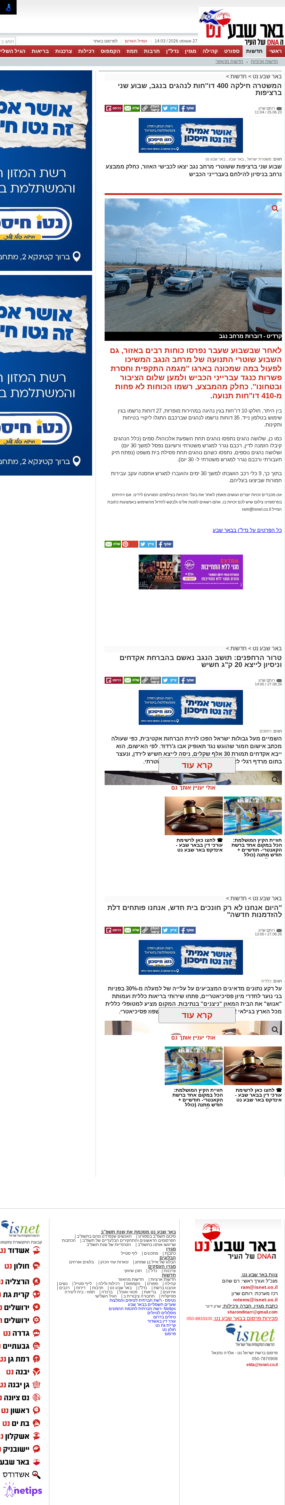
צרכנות (63, 51)
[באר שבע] (242, 44)
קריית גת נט (165, 1325)
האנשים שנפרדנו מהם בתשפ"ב (104, 1236)
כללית (266, 981)
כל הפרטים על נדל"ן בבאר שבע (247, 530)
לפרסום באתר (105, 41)
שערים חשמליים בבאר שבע (151, 1304)
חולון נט (168, 1329)
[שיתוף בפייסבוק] (187, 110)
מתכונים (151, 1253)
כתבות (170, 1253)
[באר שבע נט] (238, 1259)
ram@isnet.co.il (259, 1287)
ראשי (275, 51)
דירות (81, 1287)
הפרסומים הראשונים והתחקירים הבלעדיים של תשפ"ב (128, 1240)
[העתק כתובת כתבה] (150, 110)
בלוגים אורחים (81, 1262)
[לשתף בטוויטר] (169, 110)
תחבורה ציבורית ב (139, 1296)
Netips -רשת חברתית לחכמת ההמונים (142, 1308)
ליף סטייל (129, 1253)
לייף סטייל (83, 1283)
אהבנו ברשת (165, 1287)
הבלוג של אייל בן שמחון (155, 1262)
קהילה (210, 51)
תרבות (152, 51)
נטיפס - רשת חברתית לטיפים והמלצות (142, 1300)
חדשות (254, 51)
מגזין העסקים (162, 1266)
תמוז (132, 51)
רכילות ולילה (109, 1283)
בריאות (40, 51)
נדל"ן (172, 51)
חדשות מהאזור (229, 61)
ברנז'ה (107, 1292)
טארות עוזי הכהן (114, 1262)
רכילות (86, 51)
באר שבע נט (266, 76)
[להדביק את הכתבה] (129, 546)
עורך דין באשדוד (161, 1321)
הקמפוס (110, 51)
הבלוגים (168, 1257)
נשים (63, 1283)
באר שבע (236, 159)
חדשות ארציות (264, 61)
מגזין (190, 51)
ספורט (231, 51)
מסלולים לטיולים (161, 1312)
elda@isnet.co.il (262, 1364)
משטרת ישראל (258, 159)
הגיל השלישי (106, 1296)
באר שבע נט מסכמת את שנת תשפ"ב (138, 1231)
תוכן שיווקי (133, 1270)
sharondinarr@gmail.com (252, 1312)
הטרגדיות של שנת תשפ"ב (109, 1244)
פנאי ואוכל (128, 1292)
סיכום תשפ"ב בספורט (157, 1236)
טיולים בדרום (164, 1317)
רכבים (64, 1287)
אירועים (169, 1292)
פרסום (170, 1333)
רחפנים (265, 731)
